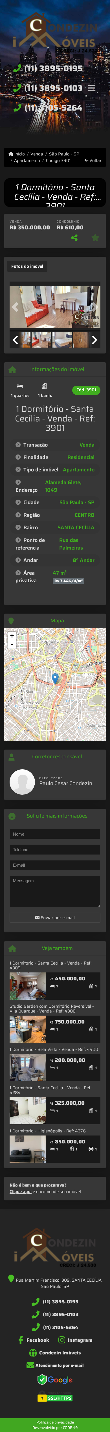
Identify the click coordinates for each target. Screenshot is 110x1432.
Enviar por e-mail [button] (57, 917)
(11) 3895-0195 (53, 68)
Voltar (95, 160)
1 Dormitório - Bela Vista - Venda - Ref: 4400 (54, 1049)
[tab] (27, 266)
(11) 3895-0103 (53, 88)
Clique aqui (21, 1191)
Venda (36, 154)
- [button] (12, 644)
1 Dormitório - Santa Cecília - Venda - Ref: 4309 (50, 965)
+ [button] (12, 635)
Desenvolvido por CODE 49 (55, 1428)
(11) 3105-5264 (53, 107)
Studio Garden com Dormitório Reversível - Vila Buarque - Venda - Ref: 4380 (52, 1008)
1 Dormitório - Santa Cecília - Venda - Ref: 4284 (50, 1090)
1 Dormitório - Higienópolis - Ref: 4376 (48, 1131)
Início (19, 154)
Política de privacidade (55, 1422)
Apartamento (27, 160)
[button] (16, 307)
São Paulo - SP (64, 154)
